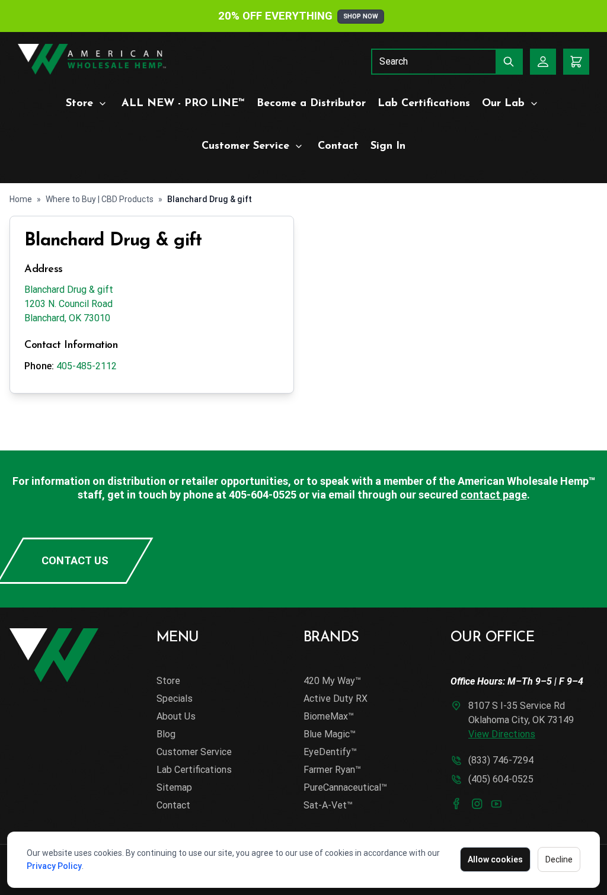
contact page (494, 494)
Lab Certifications (424, 103)
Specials (174, 698)
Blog (165, 734)
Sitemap (174, 787)
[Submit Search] (509, 62)
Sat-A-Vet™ (328, 805)
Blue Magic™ (330, 734)
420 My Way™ (332, 680)
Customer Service (245, 146)
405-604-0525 (262, 494)
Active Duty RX (336, 698)
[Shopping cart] (576, 62)
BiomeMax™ (329, 716)
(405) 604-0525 (500, 779)
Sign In (387, 146)
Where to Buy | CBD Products (100, 199)
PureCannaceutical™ (345, 787)
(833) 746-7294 (500, 760)
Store (79, 103)
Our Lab (503, 103)
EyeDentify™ (330, 751)
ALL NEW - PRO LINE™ (183, 103)
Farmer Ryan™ (332, 769)
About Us (176, 716)
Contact (338, 146)
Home (20, 199)
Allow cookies (495, 859)
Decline (559, 859)
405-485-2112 (86, 366)
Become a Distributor (311, 103)
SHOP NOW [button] (360, 16)
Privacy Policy (54, 866)
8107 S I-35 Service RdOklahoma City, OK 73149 (521, 720)
